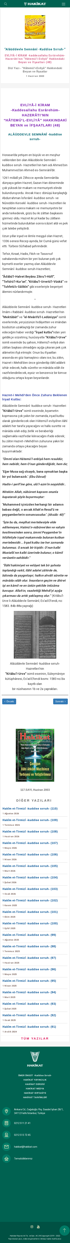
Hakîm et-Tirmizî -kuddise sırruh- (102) (30, 903)
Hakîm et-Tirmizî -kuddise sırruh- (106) (30, 857)
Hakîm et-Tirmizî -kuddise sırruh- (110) (30, 811)
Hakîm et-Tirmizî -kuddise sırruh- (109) (30, 822)
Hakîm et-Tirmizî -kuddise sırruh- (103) (30, 891)
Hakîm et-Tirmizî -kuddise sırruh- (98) (29, 949)
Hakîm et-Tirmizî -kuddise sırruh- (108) (30, 834)
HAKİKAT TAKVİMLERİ (35, 1097)
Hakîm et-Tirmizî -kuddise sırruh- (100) (30, 926)
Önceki (10, 701)
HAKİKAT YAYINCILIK (35, 1080)
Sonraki (59, 701)
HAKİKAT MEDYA (35, 1088)
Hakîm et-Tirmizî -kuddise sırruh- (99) (29, 937)
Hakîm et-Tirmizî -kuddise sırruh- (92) (29, 1017)
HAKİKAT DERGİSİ (35, 1084)
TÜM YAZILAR (35, 1038)
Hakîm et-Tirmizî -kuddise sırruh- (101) (30, 914)
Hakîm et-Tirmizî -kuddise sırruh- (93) (29, 1006)
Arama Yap (5, 4)
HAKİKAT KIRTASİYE (35, 1093)
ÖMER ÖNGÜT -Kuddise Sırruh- (35, 1075)
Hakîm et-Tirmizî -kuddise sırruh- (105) (30, 868)
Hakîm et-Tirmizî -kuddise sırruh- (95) (29, 983)
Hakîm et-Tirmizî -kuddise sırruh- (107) (30, 845)
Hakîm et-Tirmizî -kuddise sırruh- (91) (29, 1029)
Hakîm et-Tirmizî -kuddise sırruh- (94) (29, 994)
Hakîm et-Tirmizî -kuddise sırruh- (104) (30, 880)
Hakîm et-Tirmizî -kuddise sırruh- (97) (29, 960)
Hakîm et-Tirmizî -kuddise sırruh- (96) (29, 972)
